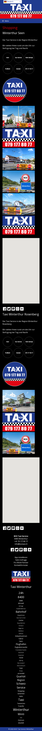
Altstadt (21, 603)
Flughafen (21, 644)
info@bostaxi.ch (21, 544)
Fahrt (21, 641)
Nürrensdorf (21, 663)
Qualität (21, 676)
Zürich (21, 722)
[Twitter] (9, 309)
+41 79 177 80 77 (21, 541)
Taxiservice (21, 703)
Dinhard (21, 625)
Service (21, 687)
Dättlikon (21, 631)
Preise (21, 671)
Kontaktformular (21, 565)
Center (21, 620)
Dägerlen (21, 628)
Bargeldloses (21, 615)
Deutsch (10, 2)
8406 (21, 600)
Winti (21, 714)
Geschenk (21, 652)
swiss (21, 696)
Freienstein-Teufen (21, 650)
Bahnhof (21, 611)
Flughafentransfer (21, 647)
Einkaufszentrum (21, 636)
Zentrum (21, 720)
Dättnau (21, 633)
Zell (21, 717)
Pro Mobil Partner (21, 562)
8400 (21, 597)
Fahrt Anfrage (21, 560)
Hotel (21, 658)
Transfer (21, 706)
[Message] (13, 309)
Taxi (21, 700)
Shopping (21, 691)
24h (21, 593)
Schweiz (21, 683)
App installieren (21, 557)
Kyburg (21, 660)
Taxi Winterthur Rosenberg (20, 314)
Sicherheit (21, 693)
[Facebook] (4, 309)
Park (21, 668)
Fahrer (21, 638)
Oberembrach (21, 665)
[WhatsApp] (17, 309)
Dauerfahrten (21, 623)
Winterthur (21, 709)
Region (21, 680)
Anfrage (21, 606)
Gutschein (21, 655)
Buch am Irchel (21, 618)
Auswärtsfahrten (21, 608)
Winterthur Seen (13, 33)
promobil (21, 673)
